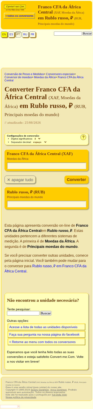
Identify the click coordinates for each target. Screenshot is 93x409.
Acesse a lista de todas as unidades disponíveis (43, 327)
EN (4, 34)
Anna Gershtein (58, 389)
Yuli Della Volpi (59, 394)
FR (32, 34)
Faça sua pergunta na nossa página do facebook (44, 334)
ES (11, 34)
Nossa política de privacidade (21, 397)
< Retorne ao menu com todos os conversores (42, 342)
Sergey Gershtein (40, 389)
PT (18, 34)
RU (25, 34)
